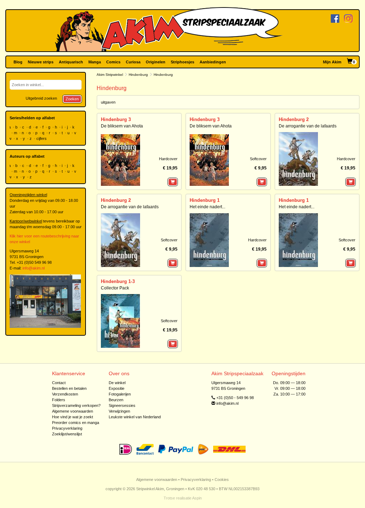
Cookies (222, 479)
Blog (18, 62)
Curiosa (133, 62)
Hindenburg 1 (205, 200)
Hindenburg (138, 75)
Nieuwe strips (40, 62)
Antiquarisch (71, 62)
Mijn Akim (332, 62)
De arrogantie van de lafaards (307, 126)
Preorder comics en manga (75, 422)
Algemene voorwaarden (72, 411)
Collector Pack (115, 288)
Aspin (197, 498)
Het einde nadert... (207, 206)
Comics (113, 62)
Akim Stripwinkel (110, 75)
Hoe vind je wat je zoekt (72, 417)
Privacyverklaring (67, 428)
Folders (58, 400)
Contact (59, 383)
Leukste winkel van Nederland (135, 417)
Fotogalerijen (120, 394)
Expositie (116, 388)
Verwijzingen (119, 411)
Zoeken (72, 99)
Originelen (155, 62)
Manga (94, 62)
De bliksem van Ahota (122, 126)
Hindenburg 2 (294, 119)
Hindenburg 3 (116, 119)
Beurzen (116, 400)
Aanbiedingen (213, 62)
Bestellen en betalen (69, 388)
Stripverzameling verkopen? (76, 405)
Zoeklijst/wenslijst (67, 434)
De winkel (117, 383)
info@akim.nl (33, 268)
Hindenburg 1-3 (118, 281)
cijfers (42, 138)
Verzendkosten (65, 394)
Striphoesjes (182, 62)
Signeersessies (122, 405)
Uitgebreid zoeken (41, 98)
